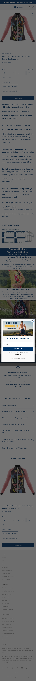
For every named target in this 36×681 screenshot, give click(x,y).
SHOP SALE (18, 349)
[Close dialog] (32, 320)
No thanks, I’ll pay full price (18, 358)
